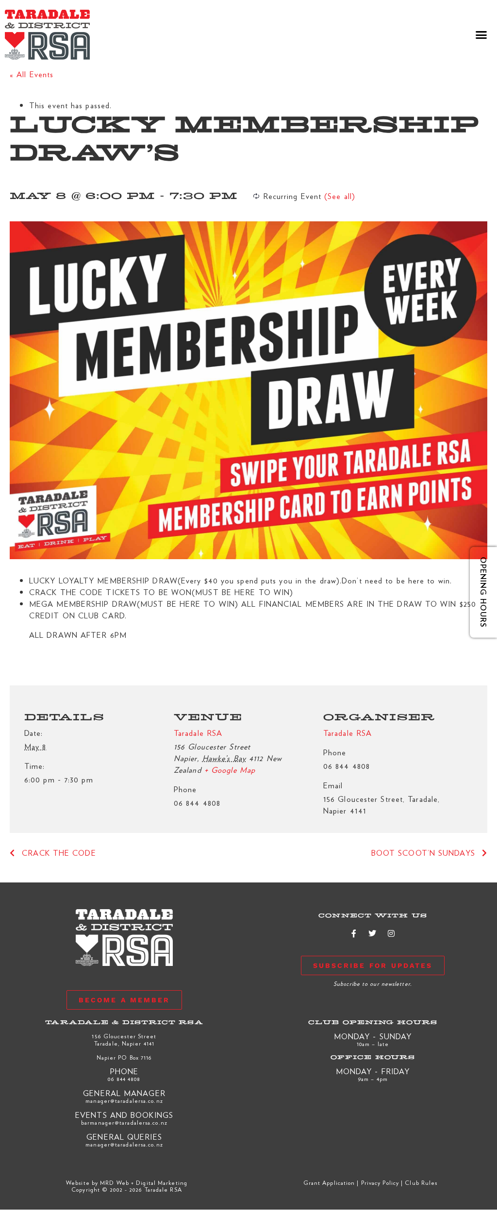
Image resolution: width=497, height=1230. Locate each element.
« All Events (31, 74)
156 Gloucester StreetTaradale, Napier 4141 (124, 1039)
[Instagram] (391, 933)
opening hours (483, 592)
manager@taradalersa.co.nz (124, 1100)
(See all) (339, 195)
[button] (481, 35)
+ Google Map (229, 769)
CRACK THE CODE (57, 852)
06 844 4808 (124, 1078)
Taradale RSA (198, 732)
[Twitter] (373, 933)
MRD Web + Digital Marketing (143, 1182)
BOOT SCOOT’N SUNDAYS (424, 852)
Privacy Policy (380, 1182)
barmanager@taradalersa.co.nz (124, 1122)
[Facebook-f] (354, 933)
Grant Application (329, 1182)
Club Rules (421, 1182)
